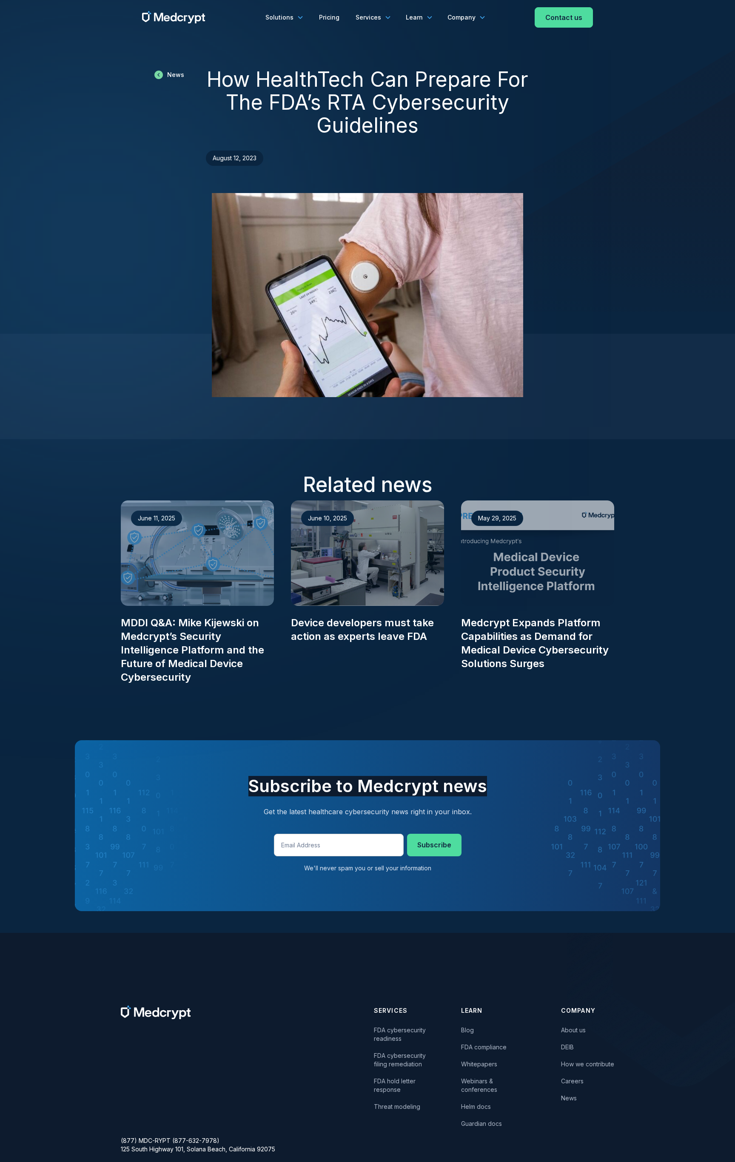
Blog (467, 1030)
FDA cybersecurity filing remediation (400, 1060)
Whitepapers (479, 1064)
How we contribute (587, 1064)
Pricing (329, 17)
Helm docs (476, 1106)
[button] (284, 17)
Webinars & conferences (479, 1085)
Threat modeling (397, 1106)
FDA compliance (484, 1047)
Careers (572, 1081)
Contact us (563, 17)
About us (573, 1030)
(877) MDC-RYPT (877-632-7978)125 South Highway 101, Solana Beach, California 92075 (198, 1145)
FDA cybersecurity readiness (400, 1034)
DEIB (567, 1047)
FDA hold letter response (396, 1085)
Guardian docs (481, 1123)
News (569, 1098)
